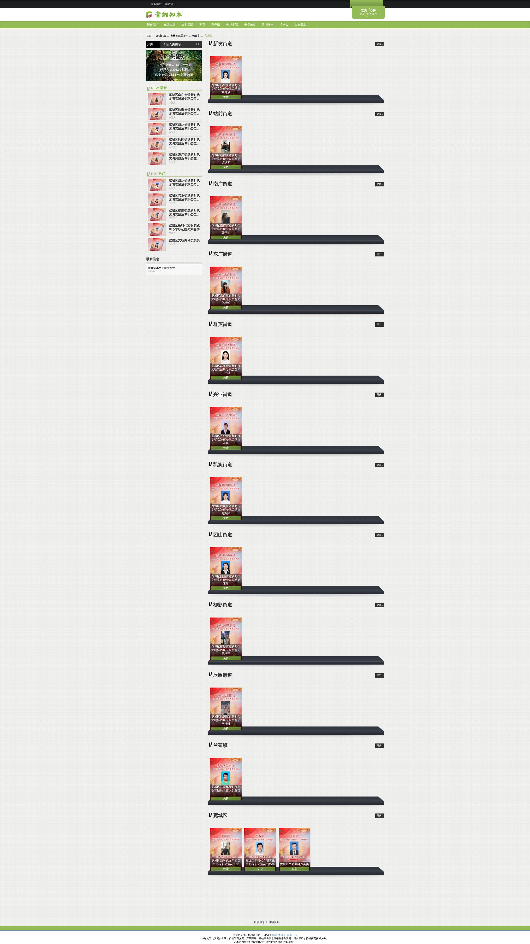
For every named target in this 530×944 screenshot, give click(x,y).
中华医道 (250, 24)
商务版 (215, 24)
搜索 (198, 44)
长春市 (196, 35)
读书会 (284, 24)
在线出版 (169, 24)
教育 (202, 24)
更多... (380, 43)
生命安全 (300, 24)
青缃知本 (267, 24)
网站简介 (170, 4)
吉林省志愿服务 (179, 35)
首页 (148, 35)
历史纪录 (153, 24)
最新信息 (156, 4)
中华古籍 (232, 24)
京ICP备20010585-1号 (284, 935)
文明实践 (187, 24)
